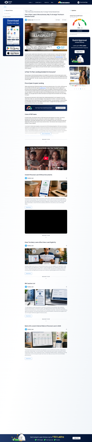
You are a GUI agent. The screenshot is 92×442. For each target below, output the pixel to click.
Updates (74, 10)
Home (5, 6)
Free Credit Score (60, 107)
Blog (31, 10)
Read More (28, 207)
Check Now (79, 31)
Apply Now (79, 51)
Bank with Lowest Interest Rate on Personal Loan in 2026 (43, 326)
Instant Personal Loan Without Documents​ (38, 175)
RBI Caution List (30, 283)
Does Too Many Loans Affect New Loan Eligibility (40, 242)
